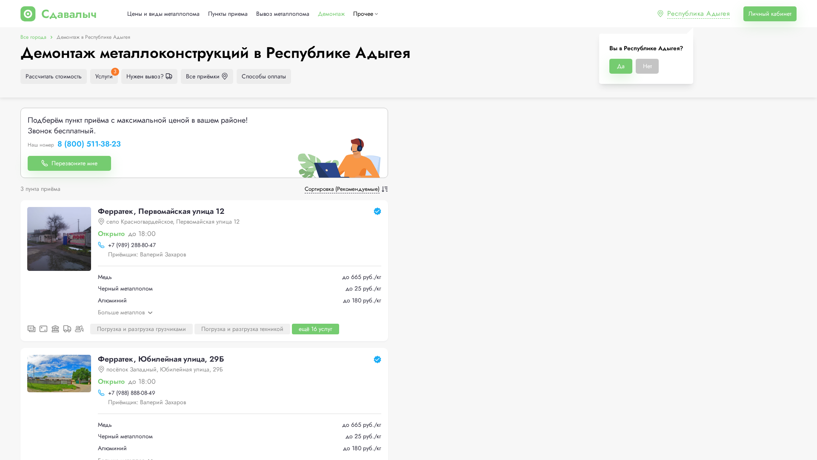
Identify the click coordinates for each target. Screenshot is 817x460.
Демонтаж (331, 13)
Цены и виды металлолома (163, 13)
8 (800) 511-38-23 (89, 144)
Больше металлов (121, 312)
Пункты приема (228, 13)
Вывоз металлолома (282, 13)
